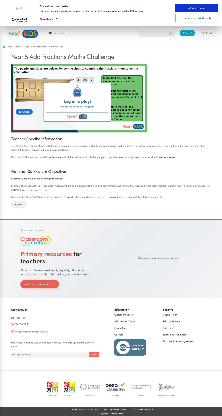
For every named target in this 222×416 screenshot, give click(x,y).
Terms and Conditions (175, 334)
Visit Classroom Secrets (37, 284)
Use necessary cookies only (197, 18)
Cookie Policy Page (132, 11)
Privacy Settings (171, 321)
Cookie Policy (170, 314)
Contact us (120, 328)
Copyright (168, 328)
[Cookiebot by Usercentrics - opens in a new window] (19, 20)
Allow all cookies (197, 8)
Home (9, 46)
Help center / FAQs (124, 321)
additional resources (51, 157)
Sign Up (19, 204)
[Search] (170, 34)
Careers (118, 334)
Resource (19, 46)
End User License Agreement (178, 341)
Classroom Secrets (166, 157)
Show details (46, 19)
